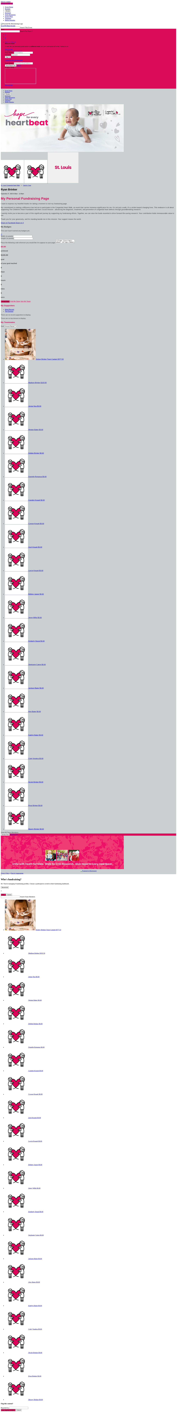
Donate (8, 11)
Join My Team (25, 301)
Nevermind (5, 887)
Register (7, 9)
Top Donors (9, 311)
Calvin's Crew (27, 185)
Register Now (14, 834)
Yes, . (3, 894)
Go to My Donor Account (8, 25)
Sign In (19, 65)
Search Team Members (27, 897)
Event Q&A (9, 16)
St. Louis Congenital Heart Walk (10, 185)
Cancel (9, 894)
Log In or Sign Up (7, 3)
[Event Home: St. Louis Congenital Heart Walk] (63, 182)
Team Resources (10, 15)
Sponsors (8, 13)
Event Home (9, 7)
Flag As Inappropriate (17, 873)
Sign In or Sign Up (10, 42)
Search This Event (26, 27)
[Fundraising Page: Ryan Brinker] (12, 182)
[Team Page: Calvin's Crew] (36, 182)
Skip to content (6, 2)
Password (8, 55)
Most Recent (9, 309)
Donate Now (5, 301)
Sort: (2, 326)
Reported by (5, 1408)
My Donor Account (17, 50)
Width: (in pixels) (7, 236)
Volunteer (8, 18)
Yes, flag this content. (8, 1410)
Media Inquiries (10, 20)
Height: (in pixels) (7, 238)
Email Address (9, 52)
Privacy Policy (5, 873)
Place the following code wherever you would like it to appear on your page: (28, 243)
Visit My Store (15, 301)
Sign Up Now (9, 49)
